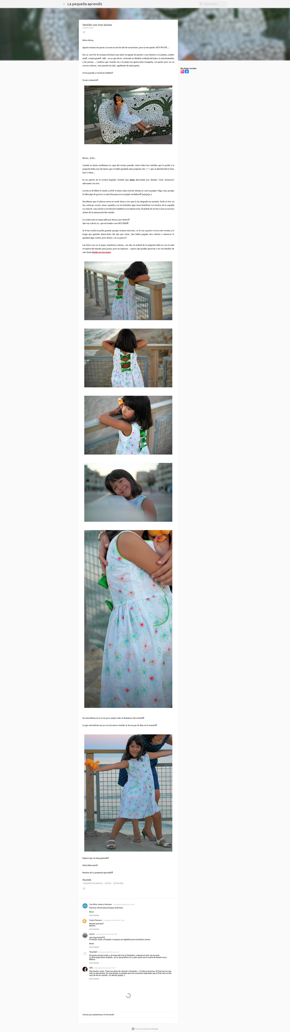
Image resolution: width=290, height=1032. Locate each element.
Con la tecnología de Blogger (146, 1029)
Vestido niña (118, 883)
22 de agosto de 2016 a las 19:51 (104, 968)
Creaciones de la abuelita (92, 883)
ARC (91, 968)
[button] (83, 32)
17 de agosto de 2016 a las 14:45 (123, 904)
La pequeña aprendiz (84, 4)
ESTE (148, 169)
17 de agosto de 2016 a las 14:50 (113, 920)
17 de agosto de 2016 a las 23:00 (106, 934)
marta (91, 934)
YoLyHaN (93, 952)
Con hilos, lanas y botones (100, 904)
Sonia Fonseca (95, 920)
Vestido (108, 883)
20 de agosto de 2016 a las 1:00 (108, 952)
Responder (94, 915)
